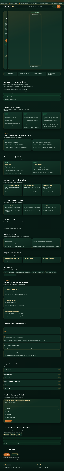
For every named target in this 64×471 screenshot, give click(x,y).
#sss (45, 465)
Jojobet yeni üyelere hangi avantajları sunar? (13, 377)
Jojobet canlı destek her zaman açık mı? (12, 384)
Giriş (54, 6)
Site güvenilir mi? (7, 369)
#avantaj (42, 465)
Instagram (6, 434)
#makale (38, 465)
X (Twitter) (19, 434)
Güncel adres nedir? (8, 374)
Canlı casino (9, 414)
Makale (32, 6)
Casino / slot (9, 411)
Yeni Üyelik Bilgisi (15, 454)
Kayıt (59, 6)
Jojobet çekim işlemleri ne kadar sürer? (12, 381)
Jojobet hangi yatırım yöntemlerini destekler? (13, 388)
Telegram (13, 434)
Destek (41, 6)
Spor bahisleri (9, 405)
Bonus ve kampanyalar (11, 417)
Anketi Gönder (8, 420)
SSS (35, 6)
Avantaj (29, 6)
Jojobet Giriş (6, 454)
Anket (38, 6)
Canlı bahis (9, 408)
